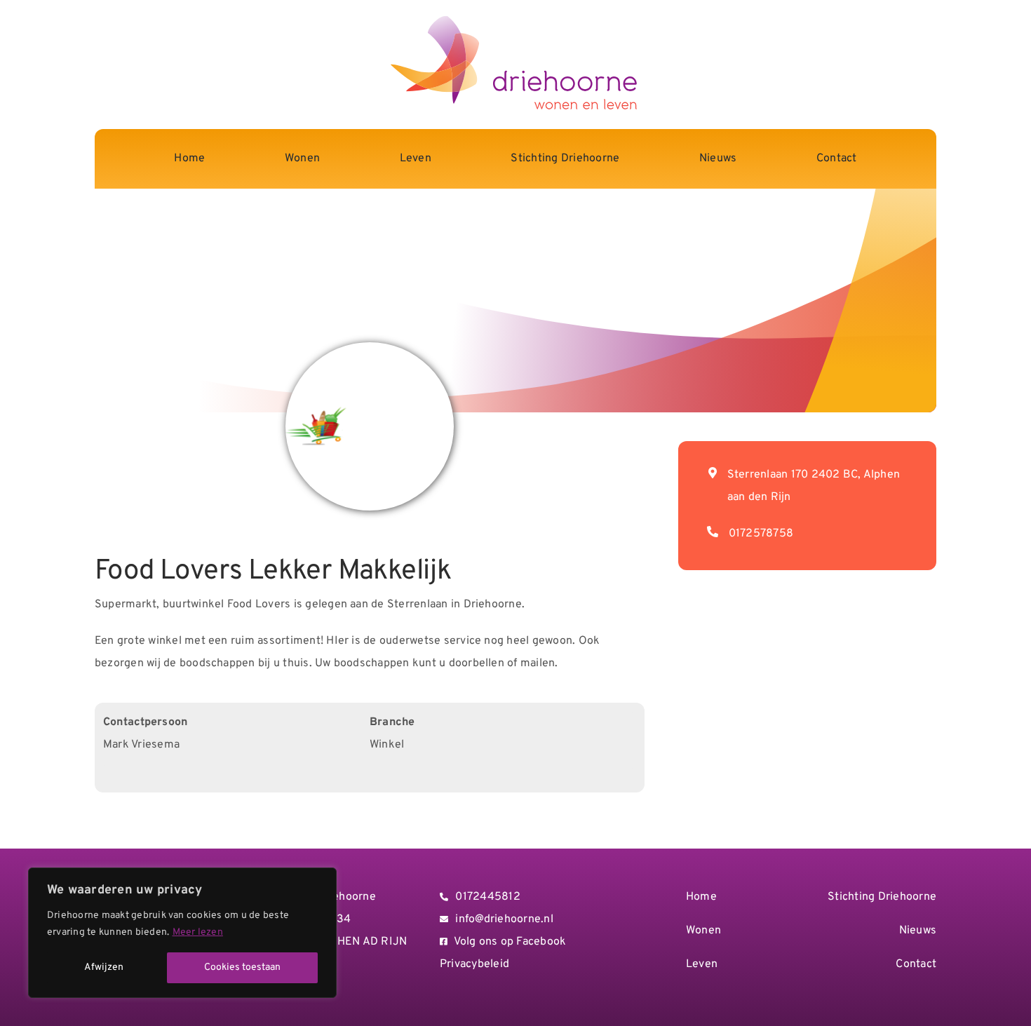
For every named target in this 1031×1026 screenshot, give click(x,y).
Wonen (703, 931)
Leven (701, 964)
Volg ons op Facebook (510, 942)
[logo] (516, 19)
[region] (182, 933)
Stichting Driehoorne (882, 897)
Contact (916, 964)
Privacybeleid (474, 964)
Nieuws (917, 931)
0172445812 (487, 897)
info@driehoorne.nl (504, 919)
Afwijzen (103, 967)
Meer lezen (198, 932)
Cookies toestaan (242, 967)
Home (701, 897)
